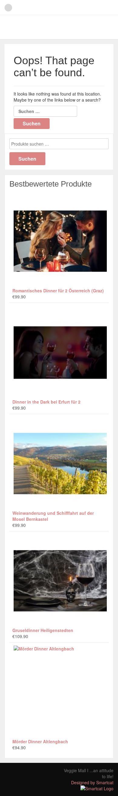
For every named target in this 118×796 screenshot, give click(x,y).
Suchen (27, 158)
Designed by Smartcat (92, 782)
